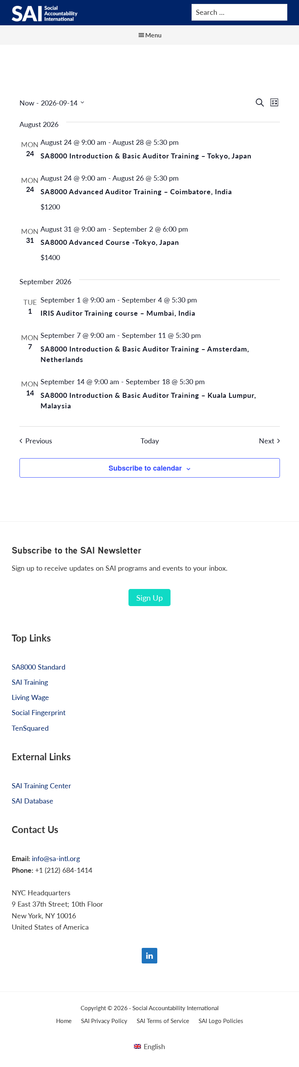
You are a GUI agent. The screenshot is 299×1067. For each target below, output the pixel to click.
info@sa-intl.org (56, 858)
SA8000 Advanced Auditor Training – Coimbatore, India (136, 191)
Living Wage (30, 697)
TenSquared (30, 728)
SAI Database (32, 800)
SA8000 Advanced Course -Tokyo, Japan (109, 242)
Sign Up (149, 597)
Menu (153, 34)
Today (150, 440)
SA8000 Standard (38, 666)
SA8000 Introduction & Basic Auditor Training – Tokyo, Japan (146, 155)
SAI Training (30, 682)
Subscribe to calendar (145, 468)
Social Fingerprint (38, 712)
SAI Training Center (41, 785)
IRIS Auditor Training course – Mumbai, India (117, 313)
